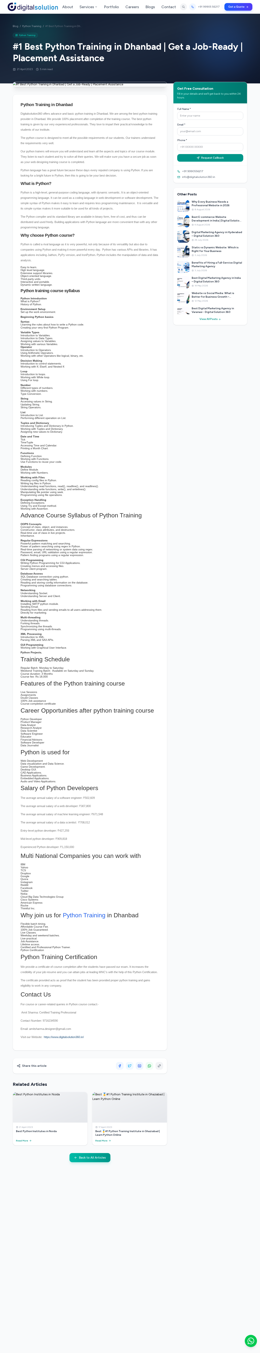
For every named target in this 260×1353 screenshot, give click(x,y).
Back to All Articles (92, 1157)
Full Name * (184, 109)
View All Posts (208, 319)
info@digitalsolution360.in (198, 177)
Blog (15, 26)
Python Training (31, 26)
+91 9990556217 (192, 171)
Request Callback (212, 157)
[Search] (183, 6)
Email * (181, 124)
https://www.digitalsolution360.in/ (64, 1037)
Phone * (182, 140)
